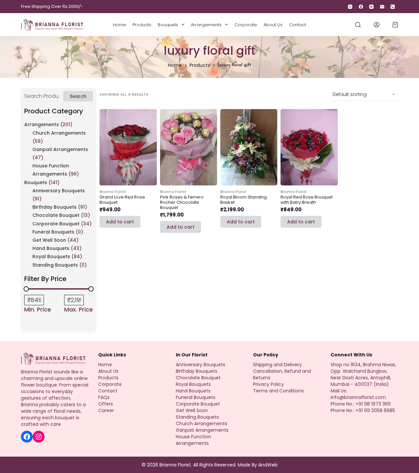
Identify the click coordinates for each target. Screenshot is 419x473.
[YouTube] (371, 6)
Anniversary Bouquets (58, 190)
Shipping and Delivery (277, 364)
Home (119, 25)
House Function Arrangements (193, 439)
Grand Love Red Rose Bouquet (122, 199)
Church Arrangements (59, 133)
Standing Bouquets (55, 265)
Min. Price (37, 309)
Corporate (245, 25)
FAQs (104, 397)
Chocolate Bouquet (56, 215)
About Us (273, 25)
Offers (105, 404)
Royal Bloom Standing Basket (243, 199)
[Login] (376, 25)
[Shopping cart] (395, 25)
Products (142, 25)
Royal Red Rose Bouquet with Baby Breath (307, 199)
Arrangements (206, 25)
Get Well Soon (49, 240)
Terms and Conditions (278, 391)
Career (106, 410)
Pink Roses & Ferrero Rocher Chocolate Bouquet (182, 202)
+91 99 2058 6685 (375, 410)
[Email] (382, 6)
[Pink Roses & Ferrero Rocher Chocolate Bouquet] (188, 147)
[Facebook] (360, 6)
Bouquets (168, 25)
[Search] (358, 25)
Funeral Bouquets (53, 232)
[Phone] (393, 6)
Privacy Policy (268, 384)
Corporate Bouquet (56, 223)
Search (78, 96)
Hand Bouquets (50, 248)
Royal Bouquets (51, 256)
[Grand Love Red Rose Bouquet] (128, 147)
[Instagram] (350, 6)
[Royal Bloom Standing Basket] (248, 147)
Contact (297, 25)
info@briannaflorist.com (358, 397)
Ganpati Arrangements (60, 149)
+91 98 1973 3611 (373, 404)
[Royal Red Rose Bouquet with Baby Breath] (309, 147)
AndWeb (268, 465)
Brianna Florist (113, 191)
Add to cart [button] (120, 221)
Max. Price (78, 309)
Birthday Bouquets (54, 207)
